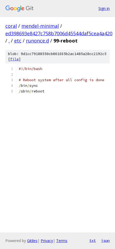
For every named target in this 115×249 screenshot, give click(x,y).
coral (11, 26)
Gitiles (32, 240)
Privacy (47, 240)
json (105, 240)
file (14, 59)
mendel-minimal (40, 26)
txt (92, 240)
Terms (61, 240)
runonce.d (37, 40)
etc (17, 40)
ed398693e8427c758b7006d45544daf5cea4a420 (58, 33)
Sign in (104, 8)
